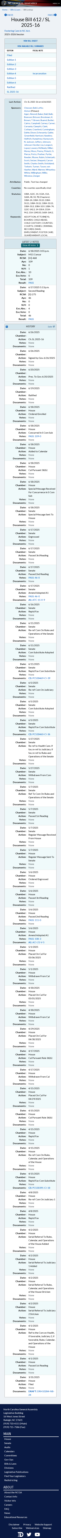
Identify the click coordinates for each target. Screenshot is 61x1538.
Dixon (33, 132)
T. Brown (35, 120)
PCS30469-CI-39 (39, 678)
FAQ (6, 1508)
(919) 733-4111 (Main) (15, 1423)
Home (4, 10)
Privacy (27, 1524)
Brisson (36, 117)
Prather (41, 154)
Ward (34, 169)
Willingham (36, 172)
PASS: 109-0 (34, 436)
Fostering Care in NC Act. (17, 30)
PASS (31, 282)
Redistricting (10, 1480)
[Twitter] (29, 1534)
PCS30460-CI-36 (39, 734)
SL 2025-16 (13, 91)
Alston (27, 111)
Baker (40, 114)
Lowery (34, 148)
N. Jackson (29, 142)
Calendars (9, 1451)
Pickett (47, 151)
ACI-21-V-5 (36, 942)
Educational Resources (15, 1517)
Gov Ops (8, 1459)
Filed (9, 55)
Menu (55, 3)
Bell (34, 108)
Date (50, 327)
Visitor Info (10, 1500)
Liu (42, 145)
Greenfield (29, 135)
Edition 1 (11, 59)
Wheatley (50, 169)
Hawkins (48, 135)
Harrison (39, 135)
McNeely (42, 148)
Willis (44, 172)
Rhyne (35, 157)
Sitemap (47, 1528)
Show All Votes (29, 245)
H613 (51, 14)
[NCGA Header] (22, 3)
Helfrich (27, 138)
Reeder (27, 157)
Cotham (28, 129)
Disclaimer (14, 1524)
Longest (48, 145)
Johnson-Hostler (32, 145)
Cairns (27, 123)
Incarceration (39, 73)
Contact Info (10, 1496)
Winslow (28, 176)
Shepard (41, 160)
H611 (10, 14)
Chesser (28, 108)
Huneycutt (48, 138)
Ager (26, 114)
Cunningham (48, 129)
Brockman (45, 117)
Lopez (27, 148)
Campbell (35, 123)
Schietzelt (50, 157)
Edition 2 (11, 64)
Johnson (46, 142)
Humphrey (37, 138)
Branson (28, 117)
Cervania (28, 126)
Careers (8, 1504)
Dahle (26, 132)
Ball (46, 114)
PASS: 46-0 (34, 577)
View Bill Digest (31, 41)
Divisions (9, 1467)
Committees (10, 1455)
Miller (50, 148)
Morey (27, 151)
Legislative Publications (16, 1471)
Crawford (37, 129)
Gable (50, 132)
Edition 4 (11, 73)
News (7, 1513)
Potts (33, 154)
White (27, 172)
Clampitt (37, 126)
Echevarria (41, 132)
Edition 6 (11, 82)
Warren (41, 169)
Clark (44, 126)
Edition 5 (11, 78)
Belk (51, 114)
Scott (26, 160)
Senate (7, 1443)
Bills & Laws (15, 10)
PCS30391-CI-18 (39, 1187)
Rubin (41, 157)
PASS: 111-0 (34, 920)
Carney (44, 123)
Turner (36, 166)
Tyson (43, 166)
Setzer (33, 160)
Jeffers (38, 142)
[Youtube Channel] (37, 1534)
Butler (51, 120)
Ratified (11, 87)
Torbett (28, 166)
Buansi (44, 120)
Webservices (32, 1528)
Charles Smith (36, 163)
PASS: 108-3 (34, 938)
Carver (51, 123)
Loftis (40, 108)
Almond (33, 114)
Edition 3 (11, 68)
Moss (33, 151)
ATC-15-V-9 (36, 599)
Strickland (49, 163)
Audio (7, 1447)
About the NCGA (13, 1492)
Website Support (43, 1524)
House (7, 1438)
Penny (40, 151)
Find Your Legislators (15, 1476)
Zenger (36, 176)
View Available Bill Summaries (30, 46)
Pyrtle (48, 154)
